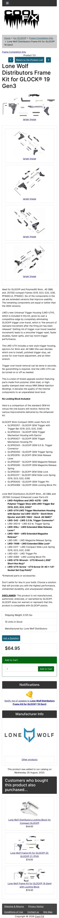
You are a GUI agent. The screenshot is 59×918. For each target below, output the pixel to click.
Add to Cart (46, 668)
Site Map (47, 912)
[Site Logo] (29, 20)
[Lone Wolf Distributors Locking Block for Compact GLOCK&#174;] (29, 808)
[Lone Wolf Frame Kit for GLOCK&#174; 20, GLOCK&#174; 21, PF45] (29, 843)
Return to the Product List (29, 59)
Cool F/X (39, 916)
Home (7, 38)
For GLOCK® (19, 38)
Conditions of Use (13, 912)
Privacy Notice (35, 906)
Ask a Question (11, 638)
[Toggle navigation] (7, 3)
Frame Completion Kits (41, 38)
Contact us (33, 912)
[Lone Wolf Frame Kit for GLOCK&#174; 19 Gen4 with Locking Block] (29, 874)
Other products (29, 759)
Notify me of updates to (30, 702)
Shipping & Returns (14, 906)
